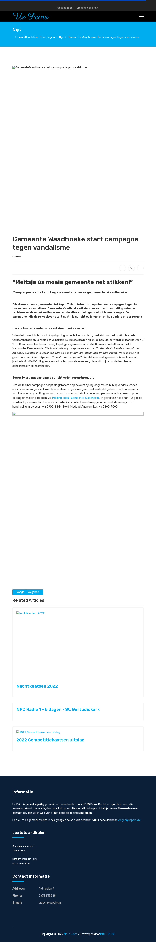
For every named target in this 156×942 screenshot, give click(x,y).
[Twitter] (131, 268)
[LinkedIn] (140, 268)
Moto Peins (70, 934)
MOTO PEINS (107, 934)
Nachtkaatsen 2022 (37, 686)
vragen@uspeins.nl (88, 7)
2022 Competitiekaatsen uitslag (50, 739)
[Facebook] (78, 3)
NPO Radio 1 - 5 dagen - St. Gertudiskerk (58, 709)
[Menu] (141, 16)
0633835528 (64, 7)
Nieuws (16, 256)
